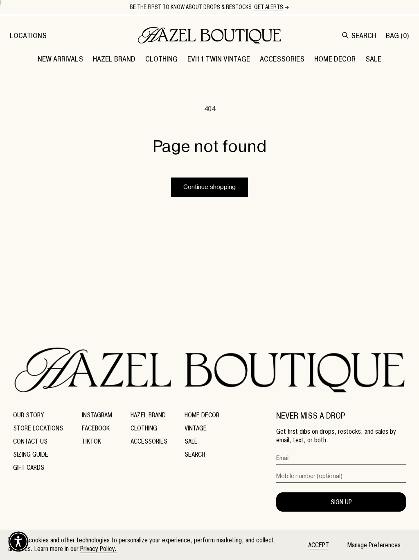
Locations (28, 35)
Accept (318, 545)
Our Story (28, 415)
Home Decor (202, 415)
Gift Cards (28, 467)
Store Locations (38, 428)
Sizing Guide (30, 454)
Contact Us (30, 441)
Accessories (149, 441)
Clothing (144, 428)
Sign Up (341, 502)
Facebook (96, 428)
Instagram (97, 415)
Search (195, 454)
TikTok (91, 441)
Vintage (196, 428)
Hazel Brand (148, 415)
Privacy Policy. (98, 549)
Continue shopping (209, 187)
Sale (191, 441)
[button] (114, 58)
